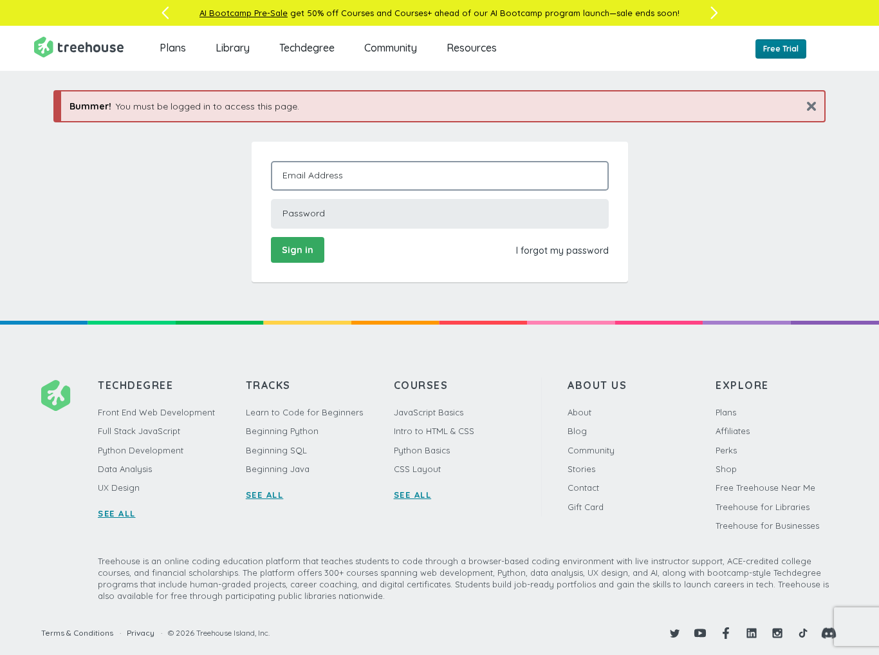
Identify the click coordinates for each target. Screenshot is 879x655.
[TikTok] (803, 633)
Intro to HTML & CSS (434, 431)
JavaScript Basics (428, 412)
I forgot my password (562, 250)
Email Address (312, 175)
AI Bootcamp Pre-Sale (243, 13)
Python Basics (422, 450)
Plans (173, 47)
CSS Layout (417, 469)
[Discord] (829, 633)
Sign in (297, 250)
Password (303, 213)
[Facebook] (726, 633)
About (579, 412)
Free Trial (781, 48)
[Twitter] (674, 633)
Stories (581, 469)
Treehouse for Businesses (767, 525)
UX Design (119, 487)
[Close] (806, 106)
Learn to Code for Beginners (304, 412)
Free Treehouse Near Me (765, 487)
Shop (726, 469)
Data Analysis (125, 469)
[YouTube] (700, 633)
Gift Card (586, 507)
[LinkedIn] (752, 633)
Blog (577, 431)
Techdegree (307, 47)
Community (390, 47)
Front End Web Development (156, 412)
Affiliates (733, 431)
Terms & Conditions (77, 633)
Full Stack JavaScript (139, 431)
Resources (472, 47)
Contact (583, 487)
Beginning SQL (276, 450)
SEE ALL (117, 513)
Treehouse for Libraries (763, 507)
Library (233, 47)
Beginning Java (278, 469)
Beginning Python (282, 431)
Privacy (140, 633)
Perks (726, 450)
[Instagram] (777, 633)
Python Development (140, 450)
